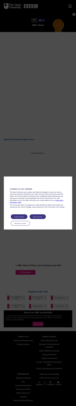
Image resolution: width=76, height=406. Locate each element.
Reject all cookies (37, 217)
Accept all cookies (19, 217)
